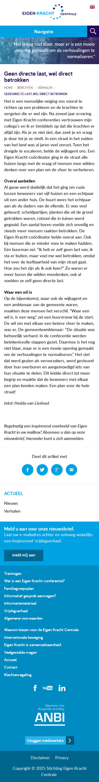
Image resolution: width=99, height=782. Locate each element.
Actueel (10, 659)
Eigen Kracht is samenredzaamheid (32, 644)
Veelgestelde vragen (20, 652)
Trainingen (12, 573)
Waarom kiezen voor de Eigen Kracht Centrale (41, 629)
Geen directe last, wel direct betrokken (35, 94)
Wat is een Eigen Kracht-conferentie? (34, 580)
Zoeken (93, 31)
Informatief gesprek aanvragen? (30, 595)
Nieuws (11, 503)
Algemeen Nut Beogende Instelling (49, 715)
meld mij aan (23, 555)
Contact (10, 667)
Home (8, 87)
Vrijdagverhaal (16, 610)
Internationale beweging (23, 637)
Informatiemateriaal (20, 603)
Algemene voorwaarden (23, 618)
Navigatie (43, 31)
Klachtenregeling (18, 674)
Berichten (25, 87)
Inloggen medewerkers (45, 740)
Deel (27, 470)
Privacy (62, 758)
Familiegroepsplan (19, 588)
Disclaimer (40, 758)
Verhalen (12, 511)
